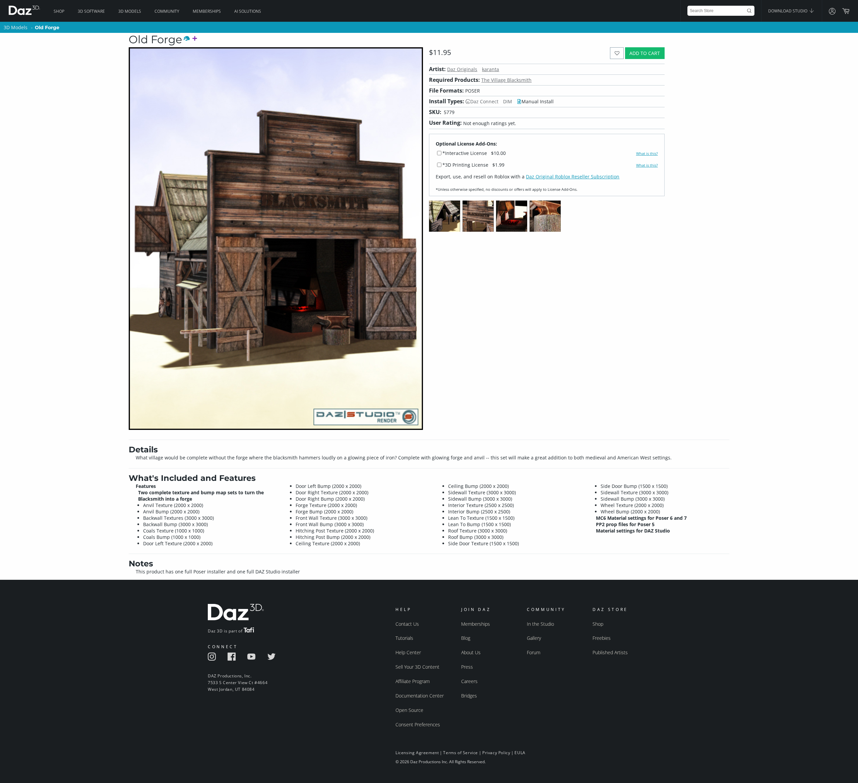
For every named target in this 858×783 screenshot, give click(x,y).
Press (467, 667)
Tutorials (404, 638)
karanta (490, 69)
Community (167, 11)
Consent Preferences (417, 724)
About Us (471, 652)
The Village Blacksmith (506, 80)
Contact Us (407, 624)
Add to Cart (644, 53)
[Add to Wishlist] (617, 53)
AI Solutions (247, 11)
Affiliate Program (412, 681)
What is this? (647, 153)
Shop (59, 11)
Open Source (409, 710)
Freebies (602, 638)
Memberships (207, 11)
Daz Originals (462, 69)
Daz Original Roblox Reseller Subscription (572, 176)
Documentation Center (419, 695)
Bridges (469, 695)
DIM (507, 101)
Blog (465, 638)
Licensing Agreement (417, 753)
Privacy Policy (496, 753)
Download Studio (788, 11)
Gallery (534, 638)
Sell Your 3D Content (417, 667)
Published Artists (610, 652)
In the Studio (540, 624)
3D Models (129, 11)
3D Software (91, 11)
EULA (519, 753)
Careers (469, 681)
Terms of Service (460, 753)
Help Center (408, 652)
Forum (533, 652)
